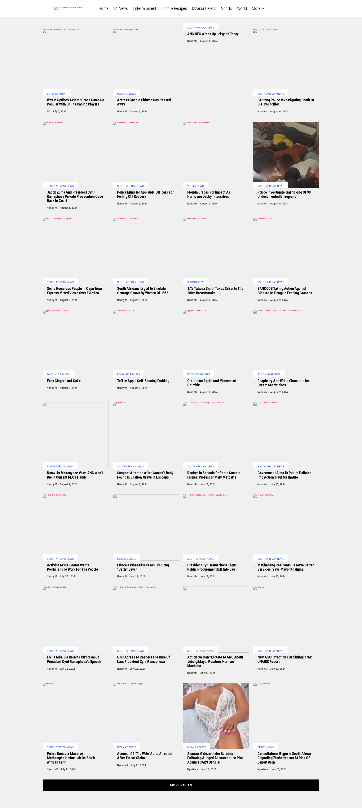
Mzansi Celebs (204, 8)
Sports (226, 8)
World (242, 8)
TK (48, 111)
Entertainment (144, 8)
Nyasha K (52, 769)
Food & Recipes (174, 8)
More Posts (181, 785)
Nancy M (122, 111)
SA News (120, 8)
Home (103, 8)
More (256, 8)
